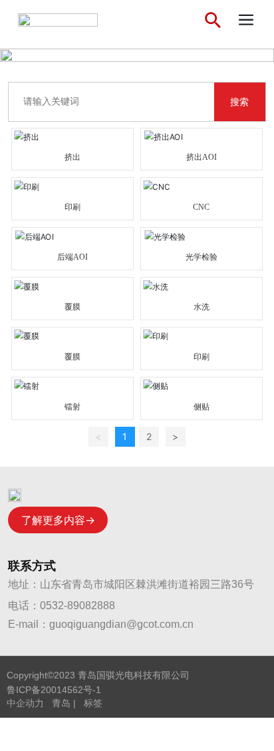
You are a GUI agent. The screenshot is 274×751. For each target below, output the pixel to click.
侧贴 (201, 406)
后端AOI (72, 257)
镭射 (72, 406)
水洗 (201, 307)
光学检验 (201, 257)
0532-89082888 (77, 605)
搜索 (239, 102)
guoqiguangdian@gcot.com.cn (121, 624)
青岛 (61, 703)
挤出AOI (201, 157)
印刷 (72, 207)
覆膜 (72, 307)
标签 (93, 703)
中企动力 (25, 703)
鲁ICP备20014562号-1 (54, 689)
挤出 (72, 157)
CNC (201, 207)
